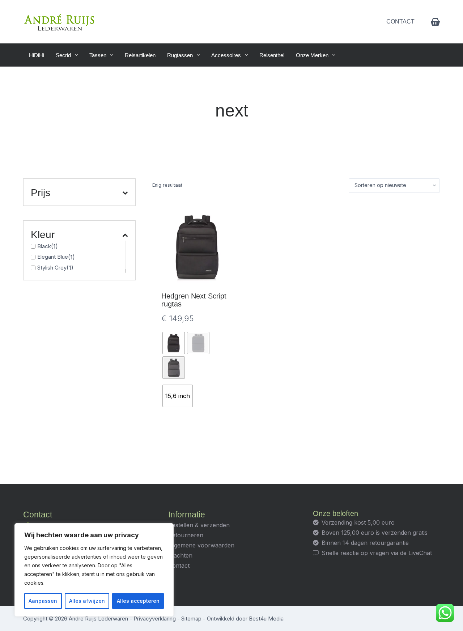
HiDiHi (36, 55)
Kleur (43, 234)
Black (44, 246)
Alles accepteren (138, 601)
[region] (94, 570)
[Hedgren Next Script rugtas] (197, 247)
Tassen (97, 55)
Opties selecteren (197, 436)
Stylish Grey (52, 267)
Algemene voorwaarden (201, 545)
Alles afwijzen (87, 601)
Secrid (63, 55)
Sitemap (191, 618)
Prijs (40, 192)
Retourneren (185, 535)
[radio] (173, 343)
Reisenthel (271, 55)
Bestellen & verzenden (199, 525)
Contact (400, 21)
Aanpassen (43, 601)
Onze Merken (312, 55)
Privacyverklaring (154, 618)
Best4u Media (266, 618)
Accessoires (226, 55)
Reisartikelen (140, 55)
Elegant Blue (52, 256)
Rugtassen (180, 55)
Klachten (180, 555)
